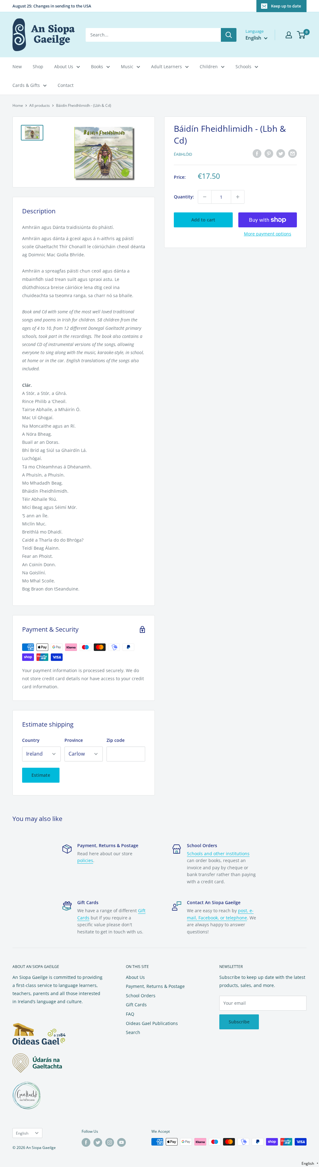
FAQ (130, 1014)
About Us (63, 66)
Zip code (116, 740)
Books (97, 66)
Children (209, 66)
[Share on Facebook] (257, 153)
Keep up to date (286, 6)
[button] (310, 1163)
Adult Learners (166, 66)
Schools (243, 66)
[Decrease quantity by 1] (204, 196)
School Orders (140, 996)
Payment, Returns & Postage (155, 986)
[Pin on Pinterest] (268, 153)
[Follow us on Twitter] (97, 1142)
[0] (301, 35)
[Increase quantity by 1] (237, 196)
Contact (66, 85)
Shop (38, 66)
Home (17, 105)
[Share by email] (292, 153)
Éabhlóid (183, 154)
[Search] (228, 35)
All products (39, 105)
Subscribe (239, 1022)
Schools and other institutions (218, 853)
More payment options (267, 234)
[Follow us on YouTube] (121, 1142)
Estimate (40, 775)
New (17, 66)
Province (73, 740)
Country (31, 740)
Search (133, 1032)
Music (127, 66)
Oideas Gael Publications (152, 1023)
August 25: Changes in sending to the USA (51, 6)
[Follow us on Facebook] (86, 1142)
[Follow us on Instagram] (109, 1142)
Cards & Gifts (26, 85)
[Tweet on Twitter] (280, 153)
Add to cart (203, 220)
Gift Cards (136, 1005)
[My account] (289, 34)
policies (85, 860)
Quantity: (184, 197)
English (22, 1133)
